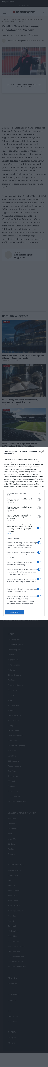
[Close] (43, 452)
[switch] (39, 499)
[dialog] (24, 533)
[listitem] (24, 494)
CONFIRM (14, 612)
